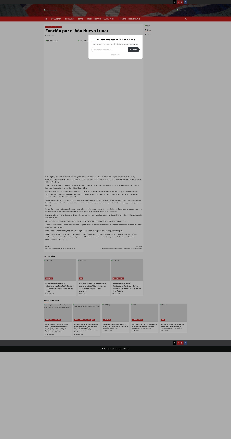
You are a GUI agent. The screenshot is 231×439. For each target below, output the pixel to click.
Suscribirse (133, 49)
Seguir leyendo (115, 54)
